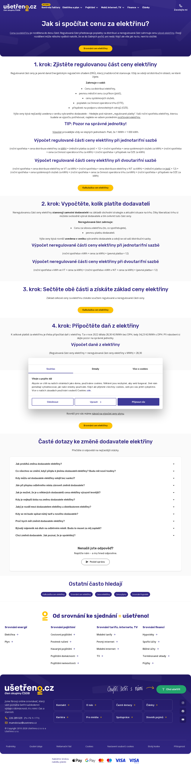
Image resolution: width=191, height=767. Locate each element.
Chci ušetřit (173, 689)
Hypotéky (148, 634)
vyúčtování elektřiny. (129, 117)
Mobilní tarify (104, 634)
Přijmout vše (138, 401)
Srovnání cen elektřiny (96, 48)
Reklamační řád (63, 746)
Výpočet (57, 132)
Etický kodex (154, 746)
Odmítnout (52, 401)
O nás (89, 705)
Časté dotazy (124, 705)
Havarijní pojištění (61, 648)
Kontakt (61, 705)
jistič (167, 168)
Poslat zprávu (97, 562)
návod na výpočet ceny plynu (108, 413)
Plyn (7, 641)
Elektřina (10, 634)
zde (89, 390)
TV (98, 656)
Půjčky (146, 663)
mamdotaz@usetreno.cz (23, 722)
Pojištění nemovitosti (63, 663)
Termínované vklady (154, 656)
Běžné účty (149, 648)
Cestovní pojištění (61, 634)
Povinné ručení (59, 641)
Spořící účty (149, 641)
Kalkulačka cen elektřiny (95, 188)
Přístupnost (179, 746)
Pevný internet (105, 641)
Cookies (89, 746)
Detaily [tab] (95, 369)
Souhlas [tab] (50, 369)
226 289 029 (15, 718)
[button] (26, 627)
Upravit (94, 401)
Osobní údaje (36, 746)
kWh (63, 148)
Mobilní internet (106, 648)
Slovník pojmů (154, 717)
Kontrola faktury (51, 7)
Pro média (92, 717)
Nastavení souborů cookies (120, 746)
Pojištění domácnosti (63, 656)
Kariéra (60, 717)
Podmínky (11, 746)
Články (146, 7)
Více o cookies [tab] (140, 369)
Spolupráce (123, 717)
